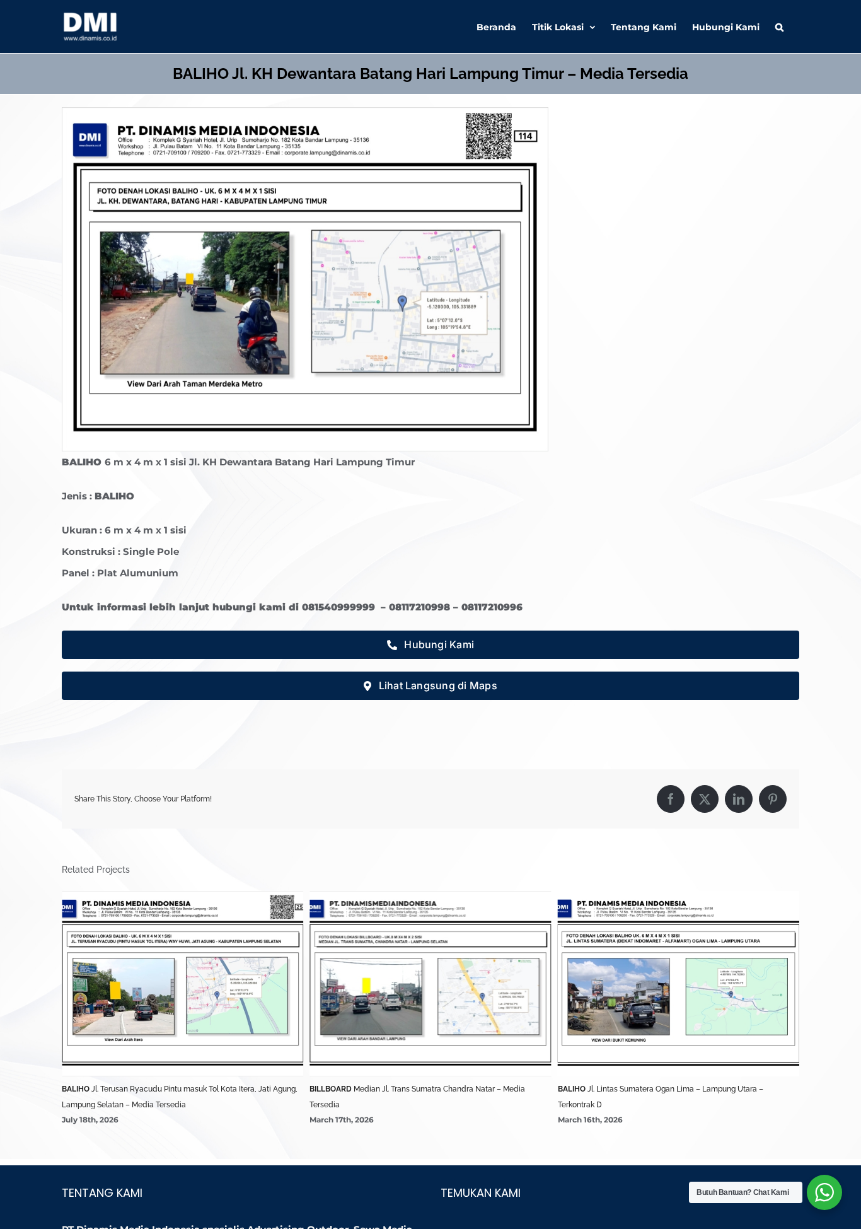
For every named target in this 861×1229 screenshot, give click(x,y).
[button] (779, 26)
